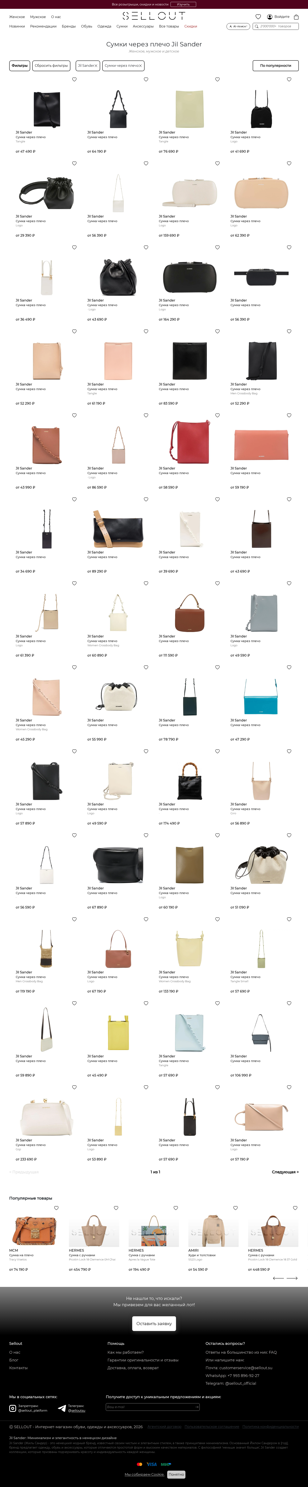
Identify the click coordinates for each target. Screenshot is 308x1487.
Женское (17, 17)
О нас (56, 17)
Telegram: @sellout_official (231, 1383)
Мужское (38, 17)
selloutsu (78, 1410)
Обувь (86, 26)
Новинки (17, 26)
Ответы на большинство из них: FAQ (241, 1352)
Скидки (190, 26)
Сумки (122, 26)
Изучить (183, 4)
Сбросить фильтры (51, 66)
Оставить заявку (154, 1323)
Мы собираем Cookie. (144, 1474)
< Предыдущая (24, 1172)
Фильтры (20, 66)
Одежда (104, 26)
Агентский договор (164, 1427)
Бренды (69, 26)
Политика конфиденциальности (270, 1427)
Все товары (169, 26)
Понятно (176, 1475)
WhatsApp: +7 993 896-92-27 (232, 1375)
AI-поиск (240, 26)
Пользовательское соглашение (212, 1427)
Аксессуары (143, 26)
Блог (13, 1360)
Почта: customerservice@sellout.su (239, 1368)
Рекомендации (43, 26)
